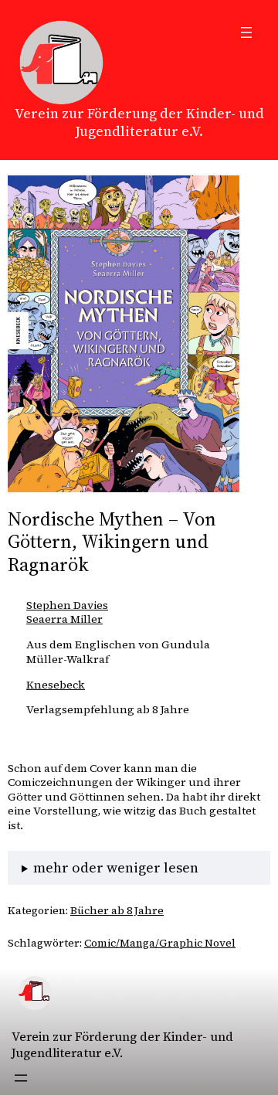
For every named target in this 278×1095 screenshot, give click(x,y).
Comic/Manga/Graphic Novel (160, 942)
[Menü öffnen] (246, 32)
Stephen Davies (67, 605)
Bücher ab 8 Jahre (117, 910)
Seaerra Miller (64, 619)
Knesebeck (55, 684)
